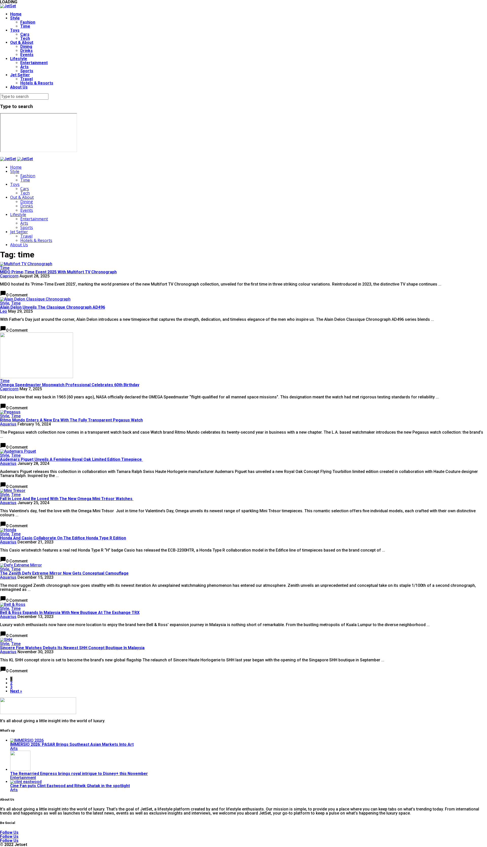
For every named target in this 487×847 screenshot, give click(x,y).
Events (26, 54)
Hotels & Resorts (36, 83)
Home (16, 14)
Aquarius (8, 424)
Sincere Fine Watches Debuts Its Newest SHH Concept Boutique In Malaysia (72, 647)
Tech (25, 38)
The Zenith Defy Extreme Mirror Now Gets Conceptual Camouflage (64, 573)
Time (25, 26)
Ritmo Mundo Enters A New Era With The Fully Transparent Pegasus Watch (71, 420)
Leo (3, 311)
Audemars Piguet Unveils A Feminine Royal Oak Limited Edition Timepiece (71, 459)
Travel (26, 79)
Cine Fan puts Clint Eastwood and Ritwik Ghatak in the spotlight (70, 785)
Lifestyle (18, 58)
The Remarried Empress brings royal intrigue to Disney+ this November (79, 773)
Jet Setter (20, 75)
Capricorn (9, 276)
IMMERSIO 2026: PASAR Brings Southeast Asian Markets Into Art (72, 744)
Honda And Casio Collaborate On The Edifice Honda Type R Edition (63, 538)
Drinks (26, 50)
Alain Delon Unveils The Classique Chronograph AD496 (52, 307)
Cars (24, 34)
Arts (24, 66)
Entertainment (34, 62)
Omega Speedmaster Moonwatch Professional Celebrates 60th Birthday (69, 384)
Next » (16, 691)
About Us (19, 87)
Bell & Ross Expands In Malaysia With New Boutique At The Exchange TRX (70, 612)
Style (15, 18)
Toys (15, 30)
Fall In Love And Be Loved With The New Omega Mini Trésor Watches (66, 498)
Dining (26, 46)
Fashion (27, 22)
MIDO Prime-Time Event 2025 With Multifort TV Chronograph (58, 272)
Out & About (21, 42)
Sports (26, 70)
